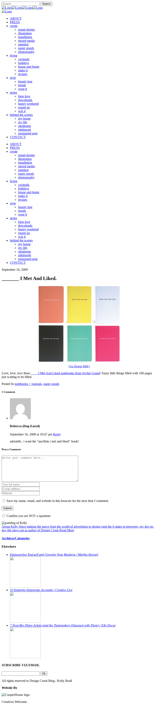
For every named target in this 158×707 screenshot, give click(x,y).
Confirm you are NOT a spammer (28, 516)
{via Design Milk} (79, 366)
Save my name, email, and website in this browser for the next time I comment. (58, 501)
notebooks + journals (28, 384)
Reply (57, 434)
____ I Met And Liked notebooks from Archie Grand (65, 373)
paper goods (51, 384)
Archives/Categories (16, 538)
